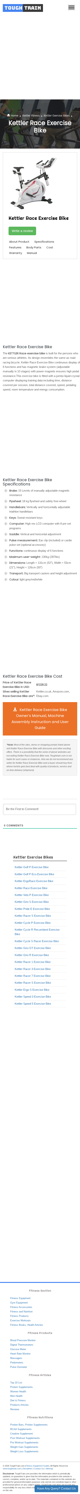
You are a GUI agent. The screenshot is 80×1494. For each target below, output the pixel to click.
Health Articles (35, 1325)
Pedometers (16, 1362)
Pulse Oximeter (18, 1367)
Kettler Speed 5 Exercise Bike (33, 1003)
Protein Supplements (21, 1387)
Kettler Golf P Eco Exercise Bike (34, 874)
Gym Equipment (19, 1302)
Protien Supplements (36, 1424)
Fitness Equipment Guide (37, 1466)
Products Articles (19, 1404)
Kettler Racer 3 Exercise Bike (33, 969)
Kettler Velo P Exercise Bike (32, 895)
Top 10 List (16, 1382)
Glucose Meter (18, 1349)
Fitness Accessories (21, 1307)
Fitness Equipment (20, 1298)
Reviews (14, 1409)
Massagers (16, 1358)
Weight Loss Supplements (24, 1451)
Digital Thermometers (21, 1344)
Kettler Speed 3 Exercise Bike (33, 996)
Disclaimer (27, 1468)
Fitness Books (18, 1325)
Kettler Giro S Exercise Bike (32, 901)
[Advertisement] (40, 58)
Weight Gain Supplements (24, 1447)
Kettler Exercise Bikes (57, 115)
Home (14, 115)
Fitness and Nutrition (21, 1311)
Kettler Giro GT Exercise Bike (33, 948)
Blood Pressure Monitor (23, 1340)
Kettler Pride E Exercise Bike (32, 908)
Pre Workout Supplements (24, 1442)
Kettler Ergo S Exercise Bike (32, 989)
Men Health (16, 1396)
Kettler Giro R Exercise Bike (32, 955)
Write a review (22, 231)
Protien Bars (17, 1424)
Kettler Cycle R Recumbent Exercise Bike (37, 932)
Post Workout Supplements (25, 1438)
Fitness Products (19, 1316)
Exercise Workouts (20, 1320)
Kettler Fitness (31, 115)
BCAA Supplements (21, 1429)
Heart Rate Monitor (20, 1353)
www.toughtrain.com (12, 1468)
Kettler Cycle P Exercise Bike (33, 922)
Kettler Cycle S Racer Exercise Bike (37, 941)
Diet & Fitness (18, 1400)
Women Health (18, 1391)
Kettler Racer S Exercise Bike (33, 915)
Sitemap (49, 1468)
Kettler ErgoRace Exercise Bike (34, 881)
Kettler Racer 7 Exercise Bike (33, 975)
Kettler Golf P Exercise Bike (32, 867)
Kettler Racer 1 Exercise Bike (33, 961)
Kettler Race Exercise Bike (31, 888)
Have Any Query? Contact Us (56, 1488)
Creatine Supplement (21, 1433)
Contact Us (39, 1468)
